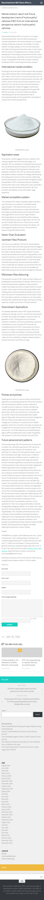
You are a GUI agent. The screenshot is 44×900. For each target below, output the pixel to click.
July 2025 (5, 794)
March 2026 (6, 773)
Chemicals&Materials (10, 8)
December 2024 (7, 812)
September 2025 (7, 789)
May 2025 (5, 799)
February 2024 (6, 838)
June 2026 (5, 768)
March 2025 (6, 804)
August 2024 (6, 822)
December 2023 (7, 840)
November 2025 (7, 784)
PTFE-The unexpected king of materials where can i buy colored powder (31, 662)
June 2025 (5, 797)
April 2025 (5, 802)
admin (6, 32)
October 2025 (6, 786)
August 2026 (6, 766)
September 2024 (7, 820)
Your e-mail (5, 578)
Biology (4, 854)
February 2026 (6, 776)
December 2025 (7, 781)
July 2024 (5, 825)
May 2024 (5, 830)
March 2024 (6, 835)
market (18, 636)
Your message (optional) (9, 597)
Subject (4, 587)
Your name (5, 569)
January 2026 (6, 778)
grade (8, 636)
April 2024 (5, 833)
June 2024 (5, 828)
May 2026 (5, 771)
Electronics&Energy (8, 859)
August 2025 (6, 791)
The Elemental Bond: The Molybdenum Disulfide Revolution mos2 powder (10, 662)
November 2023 (7, 843)
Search (4, 711)
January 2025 (6, 809)
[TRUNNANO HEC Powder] (22, 146)
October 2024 (6, 817)
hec (13, 636)
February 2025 (6, 807)
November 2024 (7, 815)
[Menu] (41, 2)
